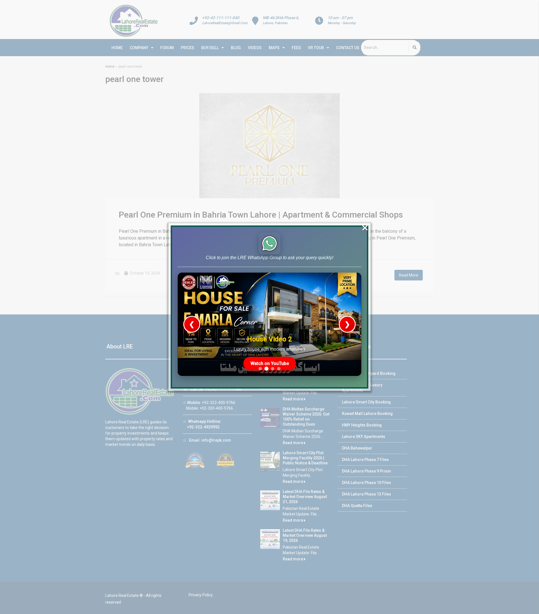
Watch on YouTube (269, 363)
